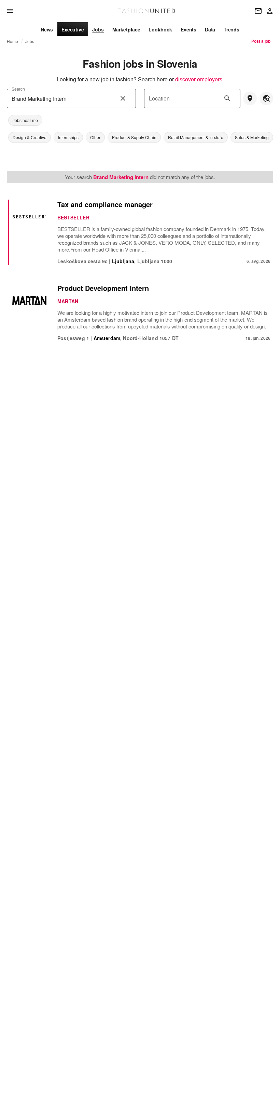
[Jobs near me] (250, 98)
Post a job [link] (260, 41)
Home (12, 41)
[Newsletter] (258, 11)
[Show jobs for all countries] (266, 98)
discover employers (198, 79)
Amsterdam (107, 338)
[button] (25, 120)
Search (18, 89)
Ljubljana (123, 261)
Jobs (29, 41)
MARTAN (67, 301)
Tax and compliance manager (105, 204)
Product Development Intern (103, 288)
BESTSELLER (73, 217)
